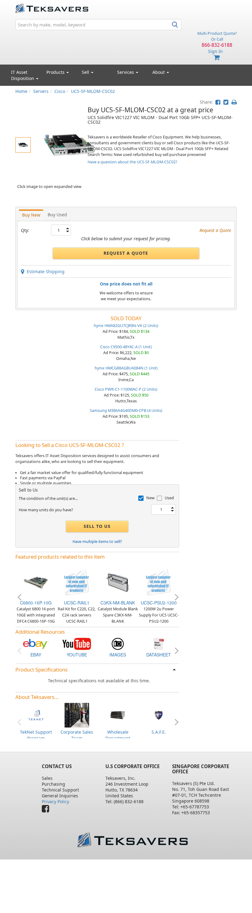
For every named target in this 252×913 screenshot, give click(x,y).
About (158, 72)
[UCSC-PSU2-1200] (158, 582)
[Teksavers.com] (132, 839)
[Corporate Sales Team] (77, 715)
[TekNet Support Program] (36, 715)
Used (169, 497)
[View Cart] (217, 58)
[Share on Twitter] (225, 102)
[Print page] (234, 102)
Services (126, 72)
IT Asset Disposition (23, 75)
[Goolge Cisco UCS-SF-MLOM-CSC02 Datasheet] (158, 643)
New (150, 497)
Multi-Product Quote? (217, 33)
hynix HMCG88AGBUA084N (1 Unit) (126, 368)
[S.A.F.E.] (158, 715)
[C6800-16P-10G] (36, 582)
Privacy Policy (55, 801)
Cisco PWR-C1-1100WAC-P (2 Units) (126, 389)
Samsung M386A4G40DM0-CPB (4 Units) (126, 410)
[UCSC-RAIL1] (76, 582)
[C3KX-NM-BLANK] (117, 582)
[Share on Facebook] (217, 102)
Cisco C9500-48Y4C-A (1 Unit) (126, 346)
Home (21, 91)
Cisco (59, 91)
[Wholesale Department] (117, 715)
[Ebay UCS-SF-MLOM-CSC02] (36, 643)
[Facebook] (47, 810)
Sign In (215, 51)
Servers (41, 91)
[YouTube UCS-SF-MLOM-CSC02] (76, 643)
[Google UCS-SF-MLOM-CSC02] (118, 643)
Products (56, 72)
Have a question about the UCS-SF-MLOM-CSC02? (132, 162)
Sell (86, 72)
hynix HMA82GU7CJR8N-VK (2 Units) (126, 325)
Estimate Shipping (44, 271)
